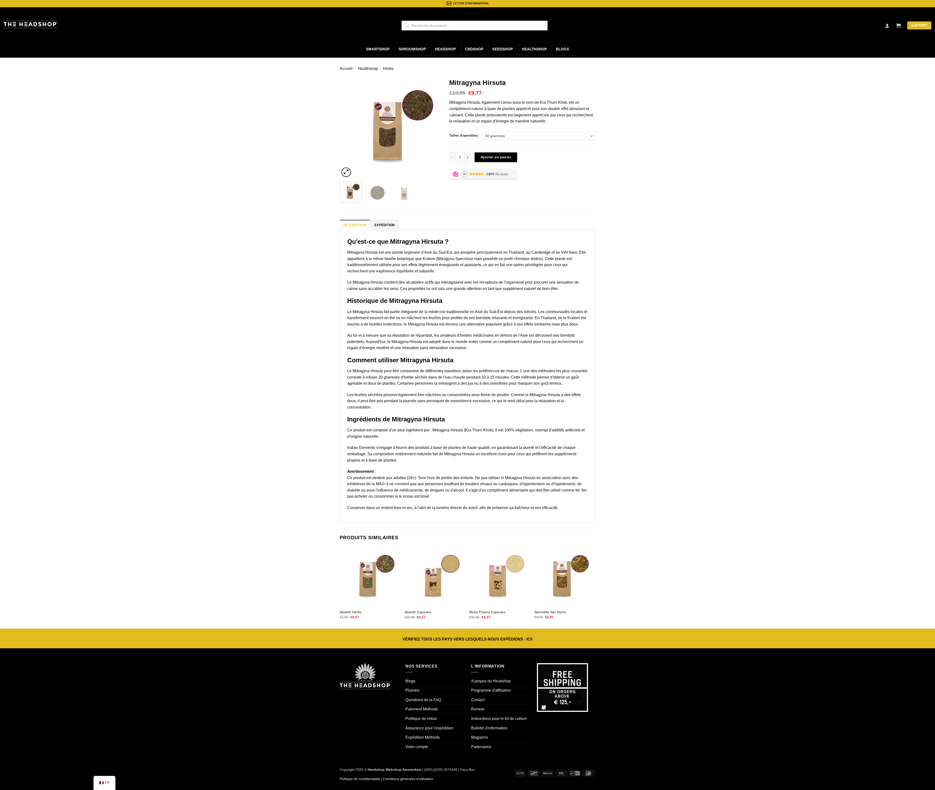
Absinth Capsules (417, 612)
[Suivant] (433, 127)
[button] (898, 25)
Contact (478, 700)
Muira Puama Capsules (487, 612)
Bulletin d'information (489, 728)
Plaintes (412, 690)
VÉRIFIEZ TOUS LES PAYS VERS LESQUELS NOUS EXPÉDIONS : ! (467, 639)
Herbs (388, 68)
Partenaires (481, 747)
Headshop (445, 49)
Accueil (346, 68)
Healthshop (534, 49)
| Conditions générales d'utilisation (406, 779)
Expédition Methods (422, 737)
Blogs (562, 49)
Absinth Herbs (350, 612)
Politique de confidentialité (360, 779)
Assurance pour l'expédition (429, 728)
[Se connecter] (887, 25)
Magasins (479, 737)
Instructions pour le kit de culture (499, 718)
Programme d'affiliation (491, 690)
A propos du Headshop (491, 681)
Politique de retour (421, 718)
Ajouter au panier (496, 157)
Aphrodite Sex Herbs (550, 612)
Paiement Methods (421, 709)
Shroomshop (412, 49)
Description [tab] (355, 225)
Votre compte (416, 747)
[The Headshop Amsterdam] (30, 24)
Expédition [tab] (384, 225)
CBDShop (474, 49)
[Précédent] (348, 127)
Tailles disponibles (463, 135)
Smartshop (378, 49)
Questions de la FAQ (423, 700)
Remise (478, 709)
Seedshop (502, 49)
